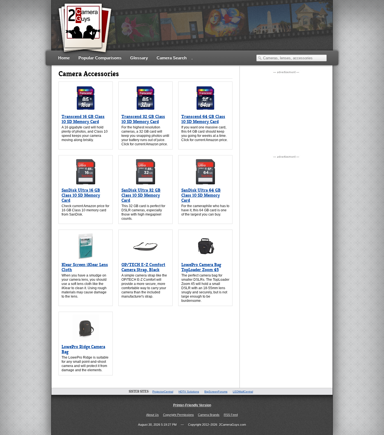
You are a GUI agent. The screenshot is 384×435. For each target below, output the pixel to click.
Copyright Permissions (178, 414)
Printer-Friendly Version (192, 405)
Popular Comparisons (99, 57)
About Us (152, 414)
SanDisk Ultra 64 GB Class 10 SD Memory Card (201, 195)
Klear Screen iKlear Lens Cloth (85, 267)
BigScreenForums (215, 391)
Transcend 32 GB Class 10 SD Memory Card (143, 119)
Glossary (139, 57)
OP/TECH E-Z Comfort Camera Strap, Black (143, 267)
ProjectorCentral (162, 391)
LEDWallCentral (243, 391)
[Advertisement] (224, 32)
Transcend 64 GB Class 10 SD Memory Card (203, 119)
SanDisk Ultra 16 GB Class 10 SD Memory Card (81, 195)
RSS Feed (231, 414)
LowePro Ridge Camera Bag (83, 349)
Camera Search (172, 57)
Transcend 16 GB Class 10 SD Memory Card (83, 119)
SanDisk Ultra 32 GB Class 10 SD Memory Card (141, 195)
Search (259, 58)
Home (64, 57)
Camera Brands (209, 414)
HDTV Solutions (189, 391)
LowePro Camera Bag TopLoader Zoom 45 (201, 267)
